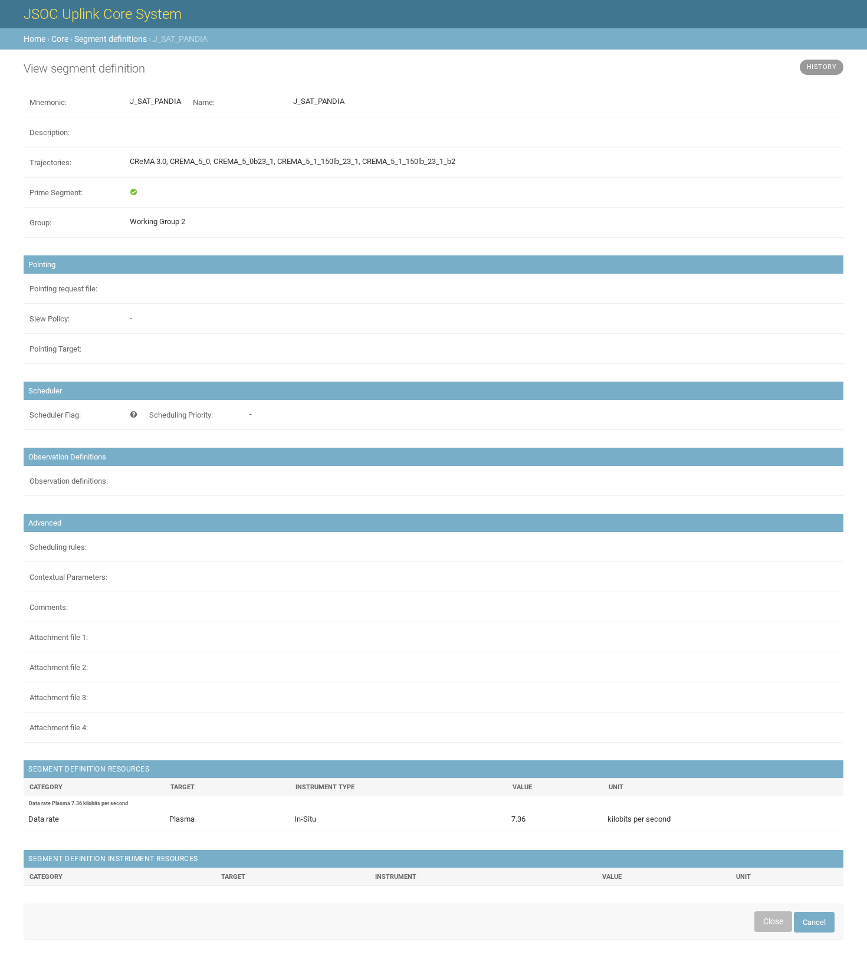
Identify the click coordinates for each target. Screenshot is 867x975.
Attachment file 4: (58, 727)
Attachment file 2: (58, 667)
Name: (204, 102)
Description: (49, 132)
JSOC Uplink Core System (103, 14)
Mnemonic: (48, 102)
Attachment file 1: (58, 637)
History (822, 67)
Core (59, 39)
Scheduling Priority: (181, 415)
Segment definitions (110, 39)
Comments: (48, 607)
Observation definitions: (68, 481)
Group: (40, 222)
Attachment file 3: (58, 697)
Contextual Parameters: (68, 577)
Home (34, 39)
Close (773, 921)
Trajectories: (50, 162)
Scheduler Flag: (55, 415)
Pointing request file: (63, 288)
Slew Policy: (49, 318)
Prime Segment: (56, 192)
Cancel (814, 922)
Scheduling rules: (58, 547)
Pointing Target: (55, 348)
